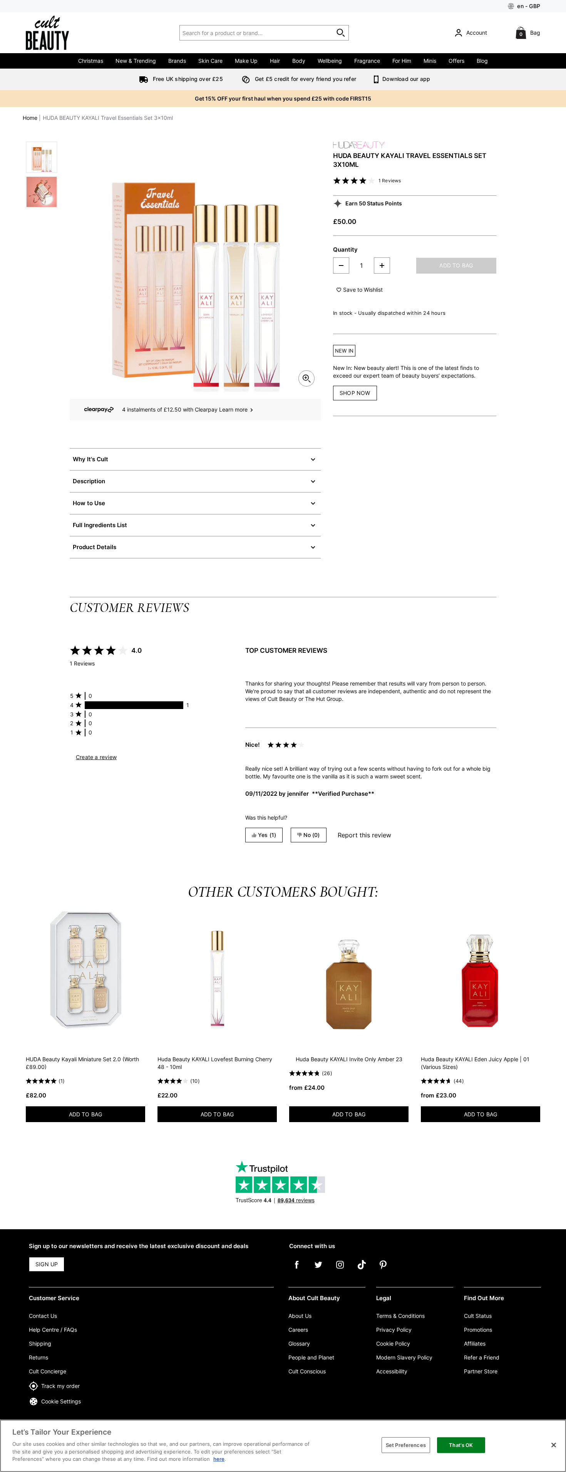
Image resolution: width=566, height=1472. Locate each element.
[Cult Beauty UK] (58, 33)
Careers (298, 1329)
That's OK (461, 1445)
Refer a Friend (481, 1357)
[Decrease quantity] (341, 265)
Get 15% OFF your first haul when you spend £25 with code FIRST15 (283, 98)
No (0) (311, 835)
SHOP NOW (355, 393)
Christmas (90, 60)
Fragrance (367, 60)
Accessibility (391, 1371)
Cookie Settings (61, 1401)
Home (30, 117)
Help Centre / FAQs (53, 1329)
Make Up (246, 60)
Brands (177, 60)
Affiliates (475, 1343)
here (218, 1459)
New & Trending (136, 60)
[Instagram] (340, 1270)
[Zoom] (306, 378)
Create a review (96, 757)
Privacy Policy (394, 1329)
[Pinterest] (383, 1270)
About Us (299, 1315)
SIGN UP (46, 1264)
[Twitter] (318, 1270)
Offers (456, 60)
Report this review (364, 835)
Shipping (40, 1343)
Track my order (60, 1386)
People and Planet (311, 1357)
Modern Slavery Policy (404, 1357)
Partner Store (480, 1371)
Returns (38, 1357)
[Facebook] (297, 1270)
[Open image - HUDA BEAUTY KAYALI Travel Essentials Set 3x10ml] (41, 157)
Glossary (299, 1343)
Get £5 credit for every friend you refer (304, 79)
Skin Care (210, 60)
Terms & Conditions (400, 1315)
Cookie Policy (393, 1343)
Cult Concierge (47, 1371)
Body (298, 60)
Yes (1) (267, 835)
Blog (482, 60)
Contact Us (43, 1315)
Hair (275, 60)
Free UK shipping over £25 (187, 79)
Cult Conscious (307, 1371)
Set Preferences (406, 1445)
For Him (401, 60)
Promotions (478, 1329)
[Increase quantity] (382, 265)
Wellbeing (330, 60)
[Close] (553, 1445)
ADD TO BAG (456, 265)
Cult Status (478, 1315)
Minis (430, 60)
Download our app (405, 79)
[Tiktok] (361, 1270)
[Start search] (341, 32)
